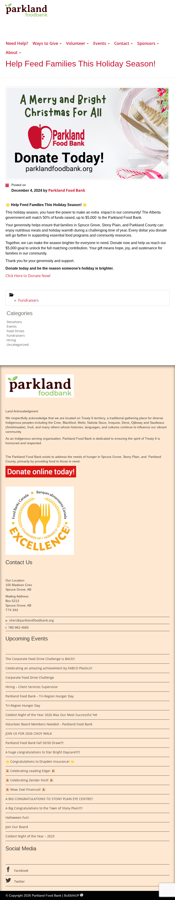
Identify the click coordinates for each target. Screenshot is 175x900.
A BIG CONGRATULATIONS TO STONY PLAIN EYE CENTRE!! (49, 799)
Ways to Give (46, 43)
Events (100, 43)
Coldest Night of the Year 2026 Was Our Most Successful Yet (51, 715)
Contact (122, 43)
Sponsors (147, 43)
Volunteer (76, 43)
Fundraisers (28, 300)
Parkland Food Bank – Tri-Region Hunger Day (39, 696)
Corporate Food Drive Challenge (29, 677)
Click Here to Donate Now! (27, 275)
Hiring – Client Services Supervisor (31, 687)
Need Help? (17, 43)
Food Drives (15, 331)
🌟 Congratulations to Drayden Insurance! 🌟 (39, 761)
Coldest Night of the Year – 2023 (29, 836)
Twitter (19, 881)
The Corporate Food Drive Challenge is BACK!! (40, 659)
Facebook (20, 870)
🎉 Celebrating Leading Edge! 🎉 (30, 771)
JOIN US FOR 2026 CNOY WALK (28, 733)
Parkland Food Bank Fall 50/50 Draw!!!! (34, 743)
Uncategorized (18, 344)
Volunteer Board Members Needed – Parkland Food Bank (48, 724)
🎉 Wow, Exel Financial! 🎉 (25, 789)
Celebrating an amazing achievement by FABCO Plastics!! (48, 668)
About (12, 52)
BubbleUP (72, 895)
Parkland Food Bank (66, 190)
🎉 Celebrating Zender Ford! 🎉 (29, 780)
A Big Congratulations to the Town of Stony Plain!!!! (43, 808)
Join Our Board (16, 827)
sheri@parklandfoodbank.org (31, 620)
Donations (14, 322)
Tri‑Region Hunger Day (23, 705)
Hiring (11, 340)
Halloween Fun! (17, 817)
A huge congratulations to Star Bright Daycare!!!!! (42, 752)
